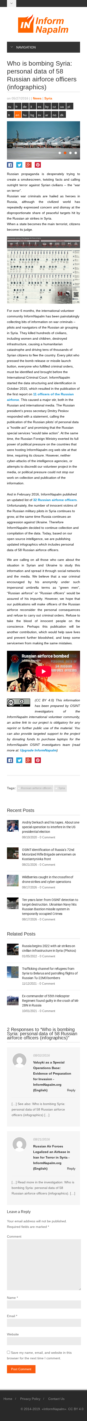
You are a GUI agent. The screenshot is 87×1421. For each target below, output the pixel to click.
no (54, 115)
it (31, 107)
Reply (71, 1090)
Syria (48, 98)
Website (13, 1334)
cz (54, 107)
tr (9, 115)
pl (69, 107)
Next (76, 140)
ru (9, 107)
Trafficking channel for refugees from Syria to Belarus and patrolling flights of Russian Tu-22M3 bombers (50, 973)
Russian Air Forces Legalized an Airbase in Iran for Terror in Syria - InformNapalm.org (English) (51, 1157)
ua (62, 107)
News (37, 98)
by (47, 107)
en (17, 115)
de (25, 107)
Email (11, 1316)
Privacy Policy (30, 1399)
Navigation (26, 47)
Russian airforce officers (36, 788)
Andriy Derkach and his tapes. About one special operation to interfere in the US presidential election (50, 827)
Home (7, 1399)
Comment (14, 1236)
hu (25, 115)
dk (62, 115)
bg (32, 115)
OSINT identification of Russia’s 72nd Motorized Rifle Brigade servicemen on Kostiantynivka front (49, 854)
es (39, 107)
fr (17, 107)
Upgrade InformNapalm (38, 750)
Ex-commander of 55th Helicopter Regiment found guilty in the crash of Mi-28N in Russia (50, 1000)
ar (46, 115)
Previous (10, 140)
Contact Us (56, 1399)
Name (11, 1298)
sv (39, 115)
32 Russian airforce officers (55, 500)
